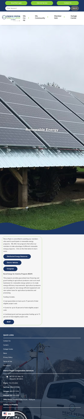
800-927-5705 (14, 391)
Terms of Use (7, 361)
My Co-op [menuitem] (23, 19)
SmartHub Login (16, 3)
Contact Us (67, 3)
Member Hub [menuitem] (56, 18)
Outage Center (8, 349)
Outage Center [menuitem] (74, 17)
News (5, 353)
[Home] (11, 18)
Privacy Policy (7, 357)
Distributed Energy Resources (17, 256)
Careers (6, 345)
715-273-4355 (13, 383)
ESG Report (7, 366)
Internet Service (42, 3)
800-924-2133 (14, 387)
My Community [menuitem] (39, 18)
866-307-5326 (14, 395)
